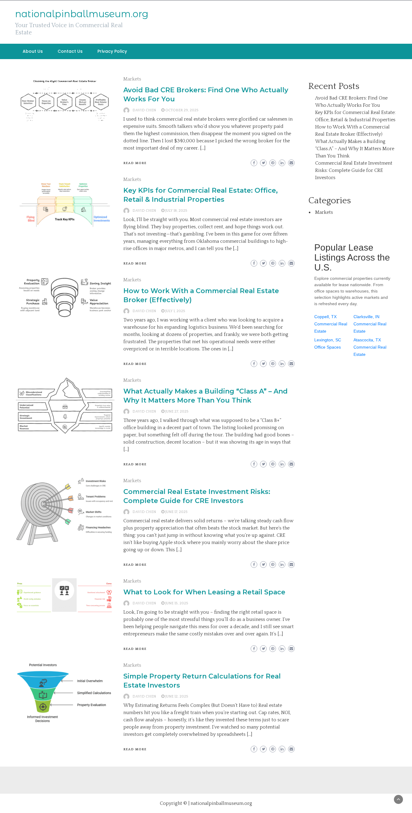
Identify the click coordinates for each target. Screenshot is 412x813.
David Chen (144, 110)
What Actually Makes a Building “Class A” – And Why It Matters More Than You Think (354, 149)
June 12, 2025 (176, 696)
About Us (33, 51)
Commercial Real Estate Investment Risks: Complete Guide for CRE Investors (353, 170)
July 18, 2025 (176, 211)
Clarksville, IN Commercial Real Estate (369, 324)
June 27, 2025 (177, 411)
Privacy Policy (112, 51)
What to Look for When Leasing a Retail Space (204, 592)
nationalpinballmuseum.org (81, 14)
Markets (132, 79)
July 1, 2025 (175, 311)
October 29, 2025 (181, 110)
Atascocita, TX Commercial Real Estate (369, 347)
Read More (135, 163)
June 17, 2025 (176, 512)
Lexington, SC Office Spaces (327, 343)
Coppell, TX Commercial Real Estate (330, 324)
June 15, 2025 (176, 603)
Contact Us (70, 51)
